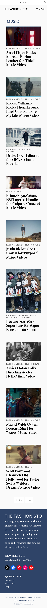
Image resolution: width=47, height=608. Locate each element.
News (36, 364)
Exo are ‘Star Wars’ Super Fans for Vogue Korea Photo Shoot (22, 325)
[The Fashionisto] (15, 9)
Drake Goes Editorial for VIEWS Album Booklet (22, 159)
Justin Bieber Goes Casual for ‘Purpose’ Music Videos (22, 253)
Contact (9, 581)
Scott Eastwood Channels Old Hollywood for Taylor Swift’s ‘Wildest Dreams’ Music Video (23, 479)
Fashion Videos (15, 49)
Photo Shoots (22, 317)
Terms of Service (34, 597)
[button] (45, 2)
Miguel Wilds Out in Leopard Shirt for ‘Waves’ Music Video (21, 428)
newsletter (23, 560)
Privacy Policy (20, 597)
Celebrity (12, 150)
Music (28, 49)
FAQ (7, 587)
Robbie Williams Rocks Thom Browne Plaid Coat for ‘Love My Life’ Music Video (22, 109)
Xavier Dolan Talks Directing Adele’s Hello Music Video (21, 372)
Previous (19, 500)
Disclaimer (9, 597)
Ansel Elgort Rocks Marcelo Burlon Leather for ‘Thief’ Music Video (21, 59)
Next (29, 500)
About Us (10, 584)
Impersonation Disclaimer (23, 601)
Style (36, 49)
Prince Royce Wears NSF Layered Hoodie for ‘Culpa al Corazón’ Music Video (23, 201)
